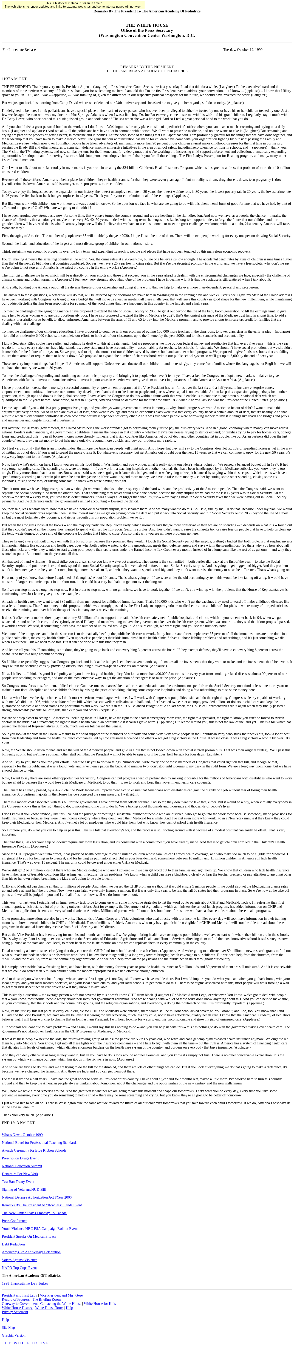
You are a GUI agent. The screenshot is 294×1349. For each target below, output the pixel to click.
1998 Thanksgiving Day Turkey (25, 1283)
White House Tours (49, 1308)
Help (69, 1308)
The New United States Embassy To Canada (34, 1213)
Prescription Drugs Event (20, 1158)
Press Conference (14, 1221)
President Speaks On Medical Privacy (29, 1236)
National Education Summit (22, 1166)
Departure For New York (20, 1174)
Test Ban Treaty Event (18, 1182)
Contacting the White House (60, 1304)
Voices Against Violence (19, 1260)
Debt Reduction (13, 1244)
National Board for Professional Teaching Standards (39, 1142)
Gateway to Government (20, 1304)
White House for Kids (100, 1304)
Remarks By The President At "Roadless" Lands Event (42, 1205)
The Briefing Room (46, 1299)
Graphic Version (13, 1335)
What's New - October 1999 (22, 1135)
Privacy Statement (15, 1312)
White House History (17, 1308)
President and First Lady (19, 1295)
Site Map (8, 1327)
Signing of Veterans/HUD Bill (24, 1189)
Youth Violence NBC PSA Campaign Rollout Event (40, 1229)
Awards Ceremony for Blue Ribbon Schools (34, 1150)
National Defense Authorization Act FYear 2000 (37, 1197)
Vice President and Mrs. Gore (61, 1295)
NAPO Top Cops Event (19, 1268)
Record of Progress (16, 1299)
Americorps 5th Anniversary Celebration (31, 1252)
